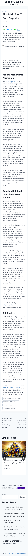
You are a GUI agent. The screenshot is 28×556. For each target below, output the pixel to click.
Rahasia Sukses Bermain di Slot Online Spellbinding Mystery (7, 421)
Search (4, 494)
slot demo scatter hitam (9, 305)
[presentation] (14, 449)
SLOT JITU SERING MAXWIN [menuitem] (11, 388)
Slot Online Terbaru (8, 405)
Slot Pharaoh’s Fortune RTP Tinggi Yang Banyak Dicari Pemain (14, 463)
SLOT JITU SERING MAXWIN (10, 401)
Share (18, 30)
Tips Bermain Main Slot (9, 408)
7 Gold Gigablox (10, 82)
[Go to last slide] (4, 458)
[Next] (23, 458)
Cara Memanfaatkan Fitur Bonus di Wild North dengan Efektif (21, 421)
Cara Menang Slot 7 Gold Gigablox (12, 398)
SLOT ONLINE (5, 11)
